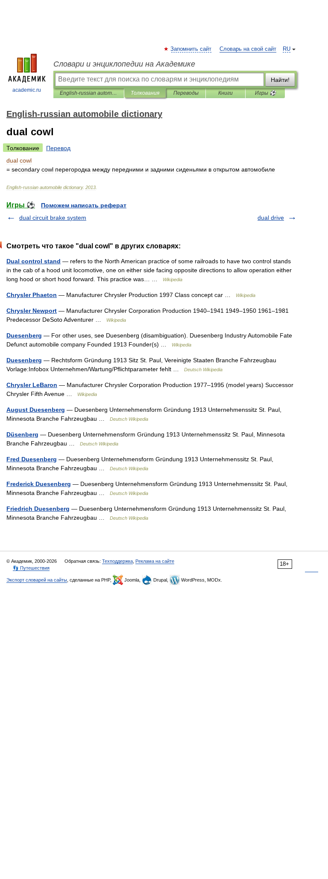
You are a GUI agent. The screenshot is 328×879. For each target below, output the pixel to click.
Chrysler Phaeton (31, 294)
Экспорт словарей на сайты (36, 579)
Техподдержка (117, 561)
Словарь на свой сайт (248, 49)
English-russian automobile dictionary (88, 93)
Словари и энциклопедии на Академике (124, 64)
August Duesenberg (35, 409)
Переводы (186, 93)
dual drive (271, 217)
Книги (225, 93)
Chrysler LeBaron (31, 384)
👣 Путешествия (31, 567)
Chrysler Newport (31, 310)
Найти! (280, 79)
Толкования (145, 93)
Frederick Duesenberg (38, 483)
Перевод (58, 148)
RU (286, 49)
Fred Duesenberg (31, 459)
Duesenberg (24, 335)
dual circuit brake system (52, 217)
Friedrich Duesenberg (38, 508)
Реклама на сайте (154, 561)
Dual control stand (33, 261)
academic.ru (26, 90)
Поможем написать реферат (83, 205)
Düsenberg (22, 434)
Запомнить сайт (191, 49)
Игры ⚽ (265, 93)
